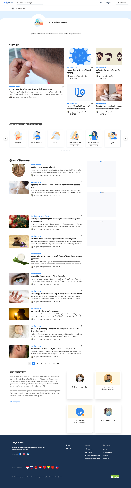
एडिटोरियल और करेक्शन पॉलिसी (92, 455)
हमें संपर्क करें (106, 459)
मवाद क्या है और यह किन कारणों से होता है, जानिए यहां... (79, 71)
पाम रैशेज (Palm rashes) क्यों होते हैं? (43, 167)
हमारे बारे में (105, 449)
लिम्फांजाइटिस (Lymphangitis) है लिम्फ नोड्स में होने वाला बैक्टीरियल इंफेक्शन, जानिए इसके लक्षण (55, 220)
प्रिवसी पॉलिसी (88, 452)
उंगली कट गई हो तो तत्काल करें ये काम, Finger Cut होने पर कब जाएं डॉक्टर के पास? (56, 294)
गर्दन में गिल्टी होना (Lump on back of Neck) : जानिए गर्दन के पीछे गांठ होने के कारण (55, 186)
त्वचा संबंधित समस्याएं (21, 8)
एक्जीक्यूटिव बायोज (107, 452)
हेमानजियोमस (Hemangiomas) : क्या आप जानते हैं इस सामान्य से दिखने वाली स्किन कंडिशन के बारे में (55, 330)
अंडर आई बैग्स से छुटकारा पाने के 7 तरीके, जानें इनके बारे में (48, 276)
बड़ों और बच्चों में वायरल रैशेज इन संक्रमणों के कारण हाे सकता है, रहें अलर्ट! (53, 349)
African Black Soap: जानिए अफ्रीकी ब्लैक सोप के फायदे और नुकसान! (53, 239)
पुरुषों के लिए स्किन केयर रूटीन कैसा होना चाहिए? (108, 71)
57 (58, 363)
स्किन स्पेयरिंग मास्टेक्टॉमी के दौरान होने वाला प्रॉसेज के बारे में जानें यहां (78, 107)
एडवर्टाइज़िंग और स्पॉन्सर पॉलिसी (92, 459)
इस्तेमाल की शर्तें (88, 449)
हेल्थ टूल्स (68, 448)
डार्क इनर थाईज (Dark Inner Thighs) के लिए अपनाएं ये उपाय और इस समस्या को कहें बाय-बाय (56, 257)
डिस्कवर (68, 445)
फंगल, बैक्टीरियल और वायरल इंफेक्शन (40, 216)
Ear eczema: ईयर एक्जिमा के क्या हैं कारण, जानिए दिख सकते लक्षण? (30, 89)
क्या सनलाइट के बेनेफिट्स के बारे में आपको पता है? (45, 311)
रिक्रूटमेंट (105, 455)
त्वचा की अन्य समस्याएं (36, 165)
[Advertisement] (45, 207)
